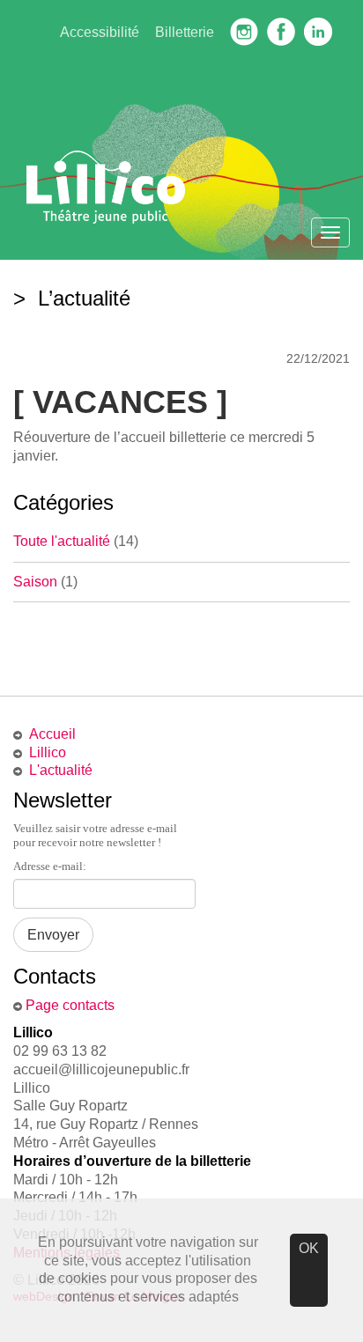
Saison (35, 581)
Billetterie (184, 32)
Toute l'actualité (61, 541)
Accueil (52, 733)
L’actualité (81, 298)
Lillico (47, 752)
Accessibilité (99, 32)
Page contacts (70, 1005)
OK (309, 1248)
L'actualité (61, 770)
